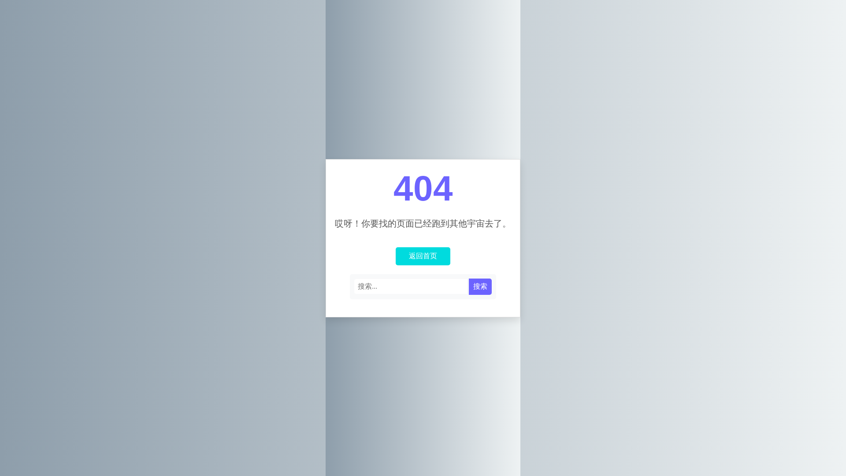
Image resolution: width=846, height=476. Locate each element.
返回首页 (423, 256)
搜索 (480, 286)
